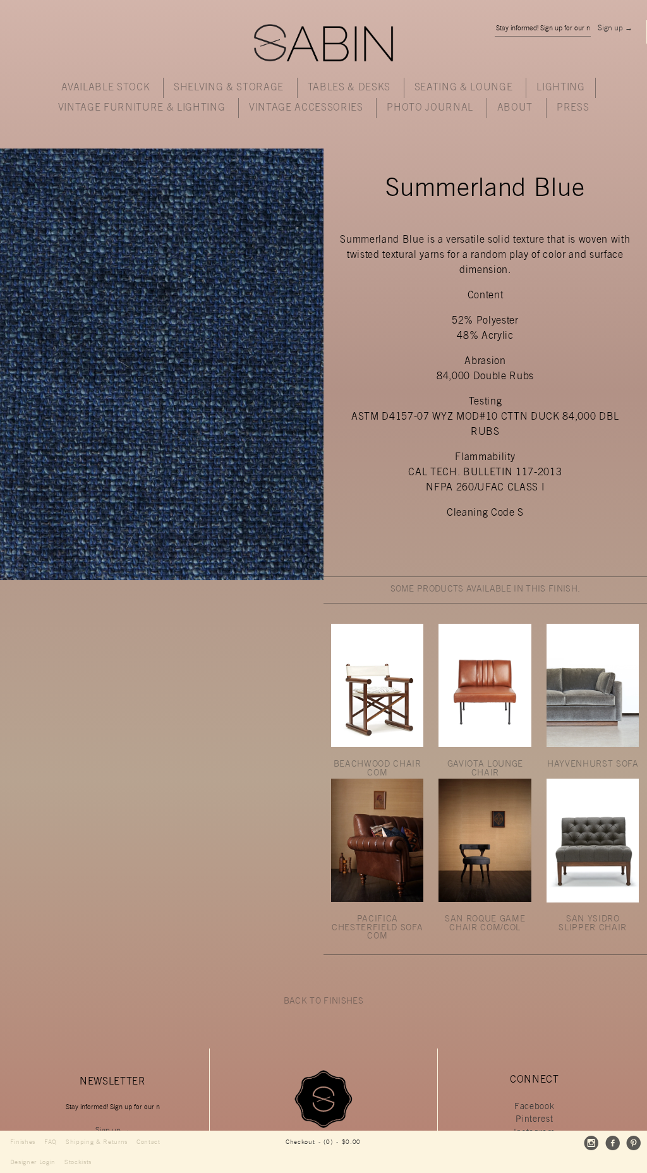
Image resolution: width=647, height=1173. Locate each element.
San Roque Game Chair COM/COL (485, 924)
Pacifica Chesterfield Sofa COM (377, 928)
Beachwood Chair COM (377, 769)
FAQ (50, 1142)
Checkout (300, 1142)
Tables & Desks (349, 88)
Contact (148, 1142)
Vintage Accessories (306, 108)
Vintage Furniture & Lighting (142, 108)
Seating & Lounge (463, 88)
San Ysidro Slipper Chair (593, 924)
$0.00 (351, 1142)
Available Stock (105, 88)
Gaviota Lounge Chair (485, 769)
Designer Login (33, 1162)
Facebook (534, 1107)
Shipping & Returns (97, 1142)
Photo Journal (430, 108)
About (515, 108)
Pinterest (534, 1119)
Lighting (560, 88)
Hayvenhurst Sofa (593, 764)
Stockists (78, 1162)
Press (573, 108)
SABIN (323, 44)
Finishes (22, 1142)
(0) (328, 1142)
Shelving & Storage (229, 88)
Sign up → (615, 28)
